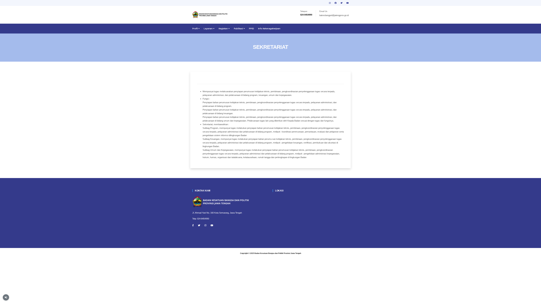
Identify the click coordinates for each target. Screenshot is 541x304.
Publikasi (239, 28)
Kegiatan (223, 28)
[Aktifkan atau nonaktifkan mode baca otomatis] (6, 297)
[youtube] (347, 3)
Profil (195, 28)
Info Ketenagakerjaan (269, 28)
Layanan (208, 28)
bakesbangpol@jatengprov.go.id (334, 15)
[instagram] (330, 3)
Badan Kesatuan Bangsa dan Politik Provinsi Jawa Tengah (277, 253)
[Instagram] (205, 225)
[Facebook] (193, 225)
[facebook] (336, 3)
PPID (251, 28)
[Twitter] (199, 225)
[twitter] (342, 3)
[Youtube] (212, 225)
